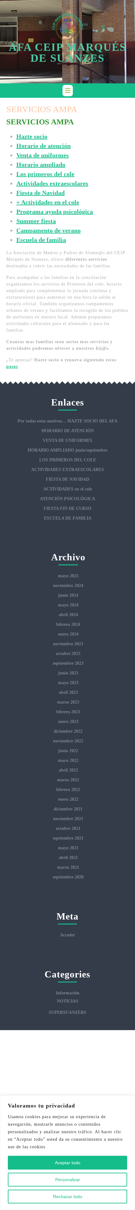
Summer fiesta (36, 220)
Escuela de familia (41, 239)
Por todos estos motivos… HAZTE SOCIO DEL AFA (67, 421)
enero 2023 (68, 721)
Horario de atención (43, 145)
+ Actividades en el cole (47, 202)
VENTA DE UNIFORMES (67, 440)
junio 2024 (68, 595)
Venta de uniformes (42, 155)
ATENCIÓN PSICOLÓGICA (67, 498)
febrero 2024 (68, 624)
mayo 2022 (68, 760)
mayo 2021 (68, 848)
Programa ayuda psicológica (54, 211)
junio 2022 (68, 750)
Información (67, 993)
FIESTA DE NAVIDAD (67, 479)
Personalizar (67, 1179)
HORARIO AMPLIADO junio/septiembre (67, 450)
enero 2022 (68, 799)
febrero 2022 (68, 789)
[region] (67, 1152)
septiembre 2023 (68, 663)
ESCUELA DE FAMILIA (67, 518)
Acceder (67, 935)
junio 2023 (68, 673)
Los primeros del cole (45, 173)
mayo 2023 (68, 682)
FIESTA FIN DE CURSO (67, 508)
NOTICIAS (67, 1001)
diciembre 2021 (68, 809)
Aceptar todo (67, 1162)
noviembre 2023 (68, 644)
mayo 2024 (68, 605)
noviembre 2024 (68, 585)
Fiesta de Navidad (40, 192)
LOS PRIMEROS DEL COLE (67, 460)
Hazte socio (31, 136)
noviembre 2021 (68, 818)
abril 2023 (68, 692)
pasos (12, 366)
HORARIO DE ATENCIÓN (67, 430)
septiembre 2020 (68, 877)
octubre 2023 (68, 653)
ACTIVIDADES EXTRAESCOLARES (67, 469)
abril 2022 (68, 770)
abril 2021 (68, 857)
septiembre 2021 (68, 838)
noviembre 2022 (68, 741)
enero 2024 (68, 634)
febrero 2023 (68, 712)
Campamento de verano (48, 230)
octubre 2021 (68, 828)
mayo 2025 (68, 576)
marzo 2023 (68, 702)
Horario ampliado (40, 164)
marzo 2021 (68, 867)
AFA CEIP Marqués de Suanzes (67, 52)
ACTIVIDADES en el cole (67, 489)
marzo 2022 (68, 780)
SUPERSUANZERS (67, 1012)
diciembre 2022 (68, 731)
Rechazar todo (67, 1196)
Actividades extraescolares (52, 183)
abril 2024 (68, 614)
